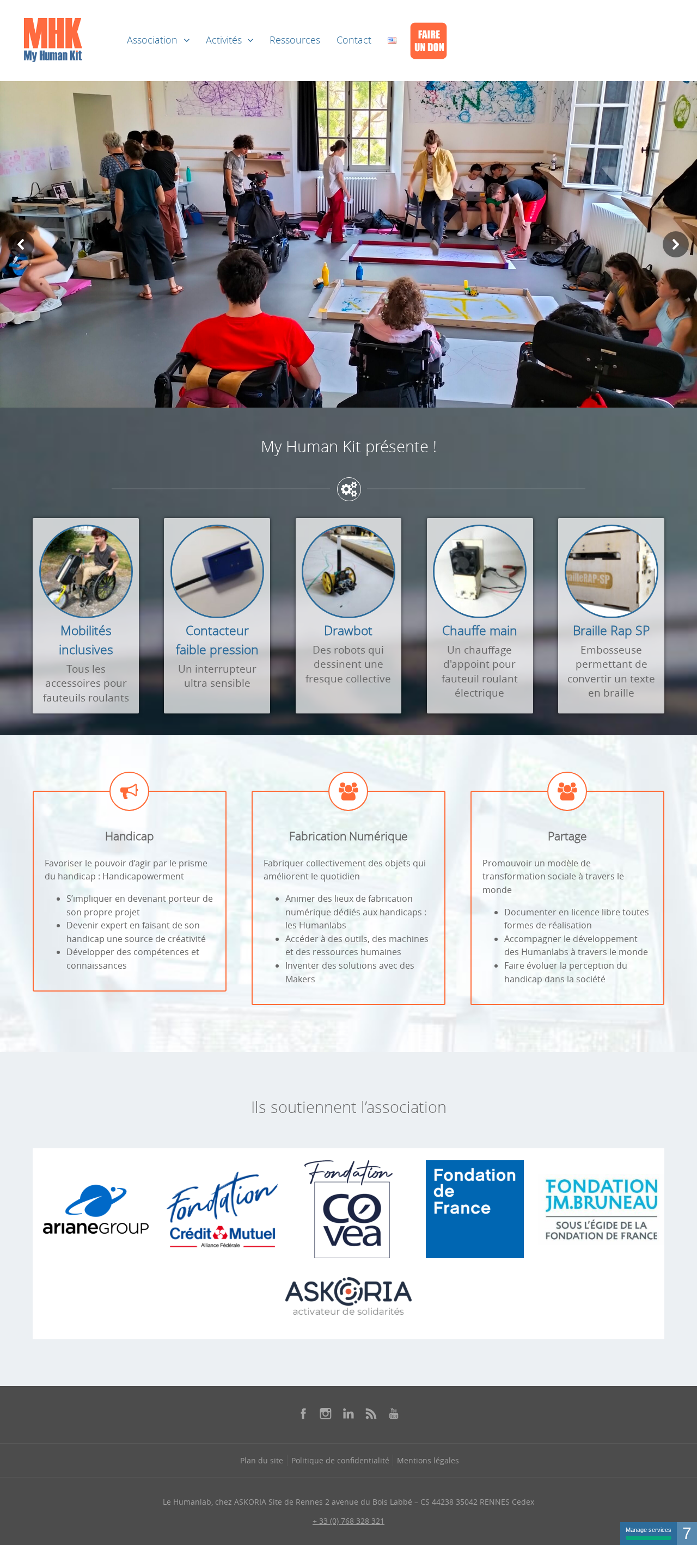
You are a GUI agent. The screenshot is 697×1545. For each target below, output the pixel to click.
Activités (224, 40)
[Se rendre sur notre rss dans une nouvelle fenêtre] (371, 1413)
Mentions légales (428, 1460)
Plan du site (261, 1460)
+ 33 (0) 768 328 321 (348, 1521)
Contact (354, 40)
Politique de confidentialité (340, 1460)
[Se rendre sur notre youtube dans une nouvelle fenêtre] (393, 1413)
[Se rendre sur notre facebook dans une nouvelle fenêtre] (303, 1413)
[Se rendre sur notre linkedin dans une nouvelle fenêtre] (348, 1413)
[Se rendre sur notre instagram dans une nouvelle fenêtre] (325, 1413)
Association (152, 40)
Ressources (295, 40)
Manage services (648, 1529)
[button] (21, 244)
